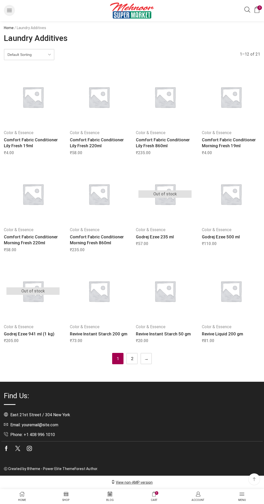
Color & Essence (19, 132)
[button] (9, 10)
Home (9, 28)
